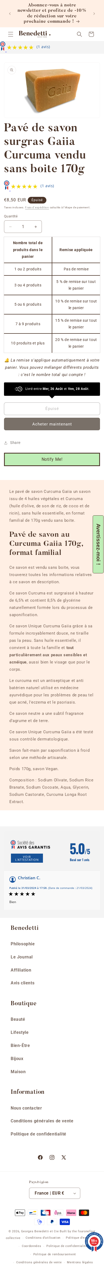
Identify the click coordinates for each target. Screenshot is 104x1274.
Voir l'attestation (27, 858)
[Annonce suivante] (94, 14)
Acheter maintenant (52, 424)
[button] (11, 34)
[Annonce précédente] (10, 14)
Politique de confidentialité (38, 1134)
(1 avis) (43, 46)
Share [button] (15, 442)
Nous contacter (26, 1108)
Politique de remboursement (54, 1254)
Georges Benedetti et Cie (40, 1231)
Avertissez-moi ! (98, 544)
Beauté (18, 1019)
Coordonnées (31, 1246)
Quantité (11, 216)
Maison (18, 1071)
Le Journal (22, 957)
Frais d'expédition (37, 207)
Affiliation (21, 970)
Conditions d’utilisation (43, 1238)
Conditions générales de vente (42, 1120)
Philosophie (23, 943)
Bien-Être (20, 1045)
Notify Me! (52, 459)
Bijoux (17, 1058)
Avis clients (22, 982)
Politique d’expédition (82, 1238)
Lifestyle (20, 1032)
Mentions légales (80, 1262)
